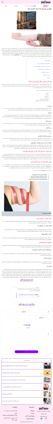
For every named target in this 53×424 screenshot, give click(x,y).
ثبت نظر (26, 352)
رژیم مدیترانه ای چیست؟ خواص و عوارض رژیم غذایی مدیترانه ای (13, 380)
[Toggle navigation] (2, 2)
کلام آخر (48, 78)
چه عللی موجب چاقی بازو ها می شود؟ (43, 63)
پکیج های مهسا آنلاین (29, 416)
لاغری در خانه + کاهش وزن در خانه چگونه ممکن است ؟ (11, 387)
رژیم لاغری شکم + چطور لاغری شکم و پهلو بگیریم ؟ (11, 373)
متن (48, 334)
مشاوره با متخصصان (46, 75)
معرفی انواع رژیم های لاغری (7, 394)
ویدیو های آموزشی (30, 419)
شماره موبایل (41, 317)
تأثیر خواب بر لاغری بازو (46, 72)
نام (48, 312)
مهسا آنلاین (17, 55)
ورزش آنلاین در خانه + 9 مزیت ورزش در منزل (10, 401)
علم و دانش (45, 6)
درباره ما (32, 413)
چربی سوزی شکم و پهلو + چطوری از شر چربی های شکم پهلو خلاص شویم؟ (15, 366)
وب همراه (22, 421)
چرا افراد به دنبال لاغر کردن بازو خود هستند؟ (42, 66)
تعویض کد (28, 327)
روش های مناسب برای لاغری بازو (44, 69)
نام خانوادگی (24, 312)
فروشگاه (32, 411)
